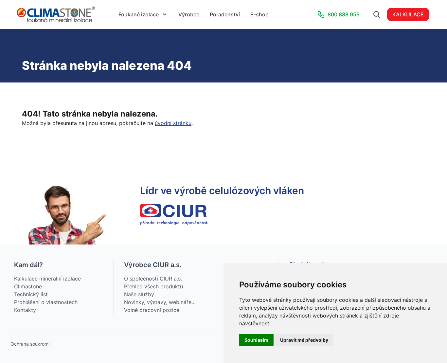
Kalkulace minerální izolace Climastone (47, 282)
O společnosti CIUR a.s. (153, 278)
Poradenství (225, 14)
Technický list (31, 294)
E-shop (259, 14)
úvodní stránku (173, 123)
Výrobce (188, 14)
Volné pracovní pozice (151, 310)
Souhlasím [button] (256, 340)
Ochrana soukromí (29, 344)
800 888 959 (344, 14)
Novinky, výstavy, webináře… (160, 302)
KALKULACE (408, 14)
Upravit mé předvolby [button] (304, 340)
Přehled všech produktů (153, 286)
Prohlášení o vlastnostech (46, 302)
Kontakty (25, 310)
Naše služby (139, 294)
